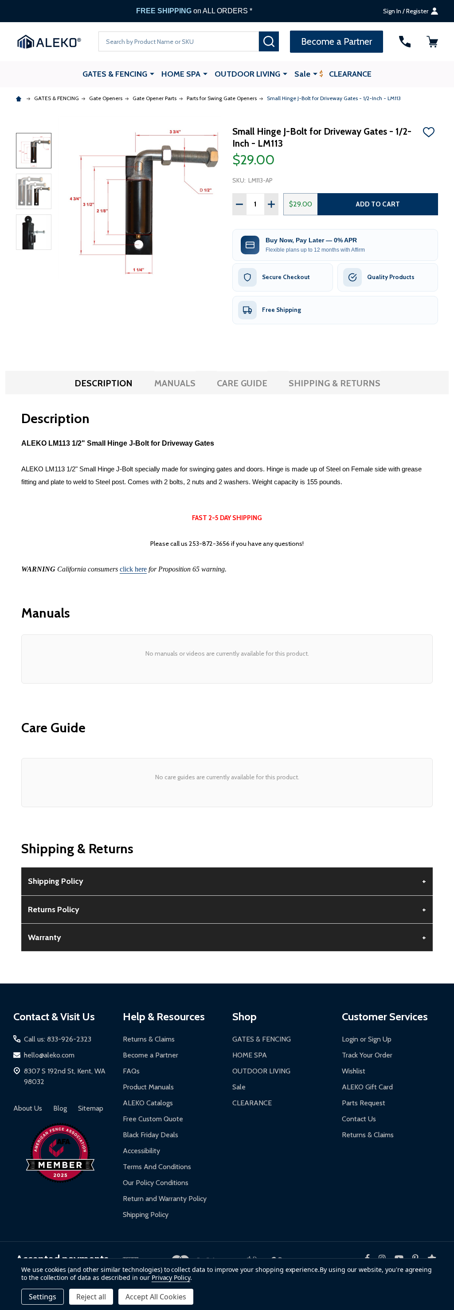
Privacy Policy (171, 1277)
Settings (42, 1297)
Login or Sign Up (366, 1039)
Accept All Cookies (155, 1297)
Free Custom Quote (153, 1119)
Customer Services (385, 1016)
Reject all (91, 1297)
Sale (302, 74)
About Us (27, 1108)
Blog (60, 1108)
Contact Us (359, 1119)
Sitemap (90, 1108)
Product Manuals (148, 1087)
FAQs (131, 1071)
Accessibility (141, 1151)
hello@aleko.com (49, 1055)
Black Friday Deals (150, 1135)
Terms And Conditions (157, 1166)
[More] (152, 73)
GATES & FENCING (114, 74)
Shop (244, 1016)
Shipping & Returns (334, 383)
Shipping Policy (145, 1214)
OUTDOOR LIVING (247, 74)
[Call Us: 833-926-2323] (405, 41)
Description (103, 383)
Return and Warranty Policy (165, 1198)
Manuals (175, 383)
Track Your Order (367, 1055)
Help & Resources (164, 1016)
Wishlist (353, 1071)
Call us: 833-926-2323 (57, 1039)
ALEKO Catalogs (148, 1103)
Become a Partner (150, 1055)
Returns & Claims (149, 1039)
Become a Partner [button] (336, 41)
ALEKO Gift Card (367, 1087)
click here (133, 569)
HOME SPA (180, 74)
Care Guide (242, 383)
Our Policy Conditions (155, 1182)
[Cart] (432, 41)
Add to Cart (378, 204)
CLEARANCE (350, 74)
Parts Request (363, 1103)
